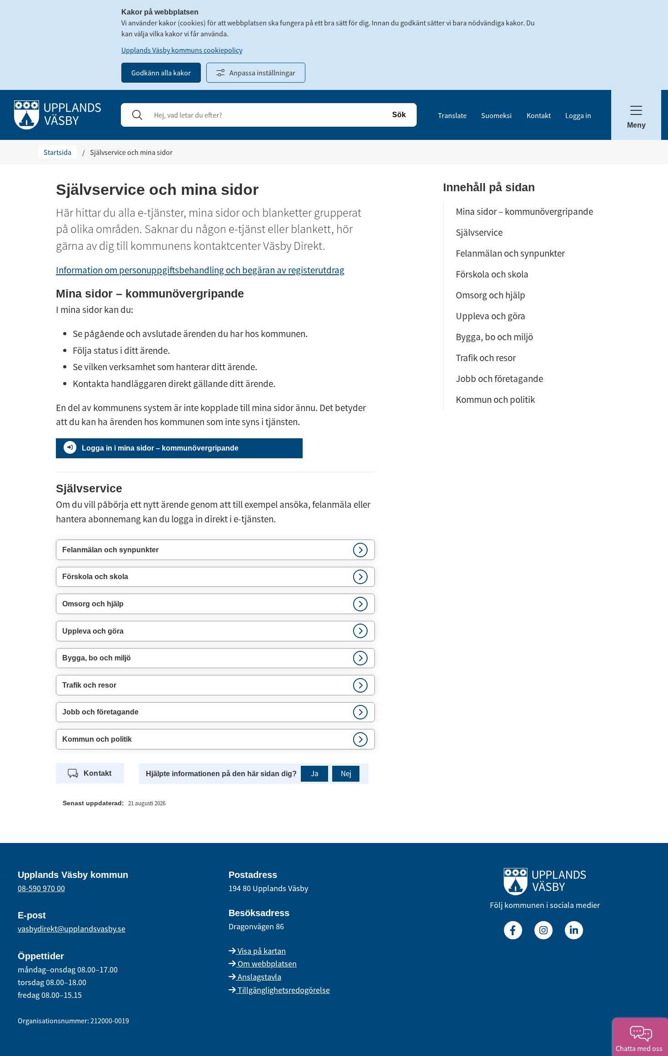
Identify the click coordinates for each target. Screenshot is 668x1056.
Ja (315, 773)
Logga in (578, 115)
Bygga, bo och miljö (494, 337)
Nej (346, 773)
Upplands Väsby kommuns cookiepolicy (181, 50)
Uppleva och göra (490, 316)
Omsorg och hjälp (490, 295)
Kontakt (539, 115)
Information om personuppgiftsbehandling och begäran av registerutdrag (200, 270)
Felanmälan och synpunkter (510, 253)
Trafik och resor (486, 358)
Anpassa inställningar (262, 72)
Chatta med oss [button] (640, 1048)
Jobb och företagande (499, 378)
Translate (452, 115)
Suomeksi (496, 115)
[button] (215, 550)
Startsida (57, 152)
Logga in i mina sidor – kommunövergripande (160, 448)
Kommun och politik (495, 399)
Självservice (479, 232)
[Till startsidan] (544, 883)
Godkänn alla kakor (161, 72)
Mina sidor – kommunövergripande (524, 211)
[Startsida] (57, 114)
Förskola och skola (492, 274)
